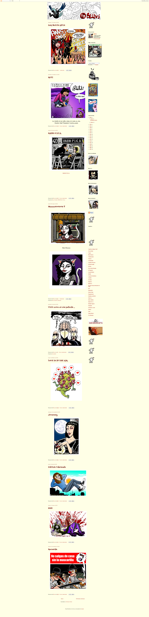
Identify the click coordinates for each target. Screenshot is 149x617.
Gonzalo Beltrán (91, 272)
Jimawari (59, 300)
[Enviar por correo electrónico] (66, 70)
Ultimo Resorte (91, 313)
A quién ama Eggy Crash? (92, 249)
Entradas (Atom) (69, 601)
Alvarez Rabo (90, 251)
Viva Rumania (90, 315)
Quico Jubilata (91, 299)
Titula (64, 199)
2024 (90, 117)
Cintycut (89, 258)
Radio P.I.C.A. (90, 301)
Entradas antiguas (80, 598)
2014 (90, 137)
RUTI (50, 77)
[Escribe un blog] (67, 70)
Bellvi (53, 199)
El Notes (89, 266)
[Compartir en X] (68, 70)
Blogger (82, 608)
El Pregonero (90, 270)
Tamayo (89, 309)
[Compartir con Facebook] (69, 70)
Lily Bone (90, 279)
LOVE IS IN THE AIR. (58, 360)
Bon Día (56, 300)
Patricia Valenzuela (57, 467)
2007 (90, 149)
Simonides (90, 305)
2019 (90, 129)
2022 (90, 124)
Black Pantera (90, 254)
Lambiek (89, 277)
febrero (92, 122)
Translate (96, 64)
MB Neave (90, 283)
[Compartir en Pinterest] (71, 70)
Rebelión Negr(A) (91, 303)
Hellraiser (54, 353)
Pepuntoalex (90, 290)
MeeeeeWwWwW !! (56, 206)
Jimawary (52, 415)
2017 (90, 132)
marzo (92, 118)
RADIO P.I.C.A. (54, 133)
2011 (90, 142)
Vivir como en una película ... (61, 307)
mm (89, 288)
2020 (90, 127)
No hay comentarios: (63, 126)
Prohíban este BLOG (92, 296)
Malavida (90, 281)
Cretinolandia (90, 260)
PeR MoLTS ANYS (56, 25)
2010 (90, 144)
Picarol (56, 199)
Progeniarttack (91, 294)
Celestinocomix (91, 256)
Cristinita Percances (91, 262)
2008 (90, 147)
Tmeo (89, 311)
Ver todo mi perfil (97, 38)
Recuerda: (52, 549)
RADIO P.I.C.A (60, 199)
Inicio (62, 598)
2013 (90, 139)
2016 (90, 134)
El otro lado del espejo (92, 268)
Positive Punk (90, 292)
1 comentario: (62, 70)
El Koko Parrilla (91, 264)
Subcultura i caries (91, 307)
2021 (50, 508)
